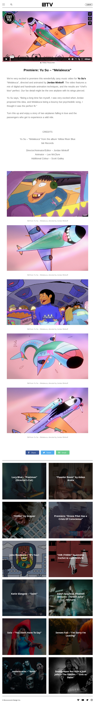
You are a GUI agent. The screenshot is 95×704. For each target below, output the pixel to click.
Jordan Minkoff (55, 82)
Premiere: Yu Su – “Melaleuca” (47, 70)
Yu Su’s (82, 78)
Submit (88, 4)
